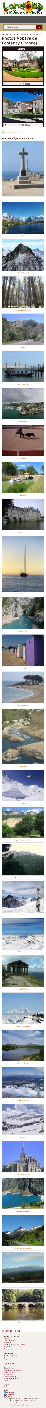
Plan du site (10, 1364)
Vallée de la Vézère (23, 1323)
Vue (21, 90)
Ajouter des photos (10, 1355)
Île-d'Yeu (23, 766)
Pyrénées (23, 1285)
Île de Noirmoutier (23, 705)
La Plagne (23, 803)
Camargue (23, 458)
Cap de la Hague (23, 199)
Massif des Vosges (23, 989)
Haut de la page (12, 1331)
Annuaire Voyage (9, 1372)
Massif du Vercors (23, 1100)
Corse (23, 594)
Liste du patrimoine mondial (13, 1370)
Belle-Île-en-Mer (23, 421)
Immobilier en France (11, 1378)
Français (6, 1387)
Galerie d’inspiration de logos (13, 1347)
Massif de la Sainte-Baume (23, 878)
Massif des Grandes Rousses (23, 952)
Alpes (23, 236)
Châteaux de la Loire (23, 532)
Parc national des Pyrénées (23, 1248)
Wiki (5, 1359)
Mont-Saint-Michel (23, 1174)
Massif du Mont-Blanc (23, 1026)
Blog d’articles (8, 1374)
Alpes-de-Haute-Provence (23, 310)
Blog (5, 1357)
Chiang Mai (7, 1380)
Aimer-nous (10, 1394)
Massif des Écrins (23, 915)
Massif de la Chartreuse (23, 840)
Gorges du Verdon (23, 631)
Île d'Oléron (23, 668)
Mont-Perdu (23, 1137)
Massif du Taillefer (23, 1063)
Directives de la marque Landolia (14, 1345)
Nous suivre (10, 1392)
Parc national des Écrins (23, 1211)
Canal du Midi (23, 495)
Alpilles (23, 347)
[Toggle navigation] (7, 19)
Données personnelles (11, 1349)
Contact (6, 1338)
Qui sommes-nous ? (10, 1340)
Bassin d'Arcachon (23, 384)
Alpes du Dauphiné (23, 273)
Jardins (21, 49)
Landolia (25, 1399)
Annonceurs (8, 1343)
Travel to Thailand (10, 1376)
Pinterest (9, 1396)
